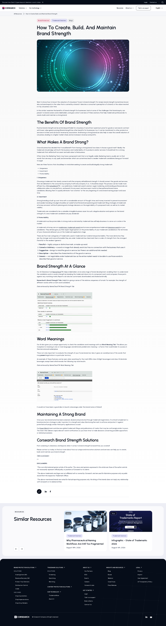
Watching (52, 582)
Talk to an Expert (43, 456)
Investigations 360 (21, 574)
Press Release (112, 585)
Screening (52, 574)
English (158, 8)
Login (145, 2)
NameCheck (57, 272)
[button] (23, 8)
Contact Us (88, 604)
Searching (52, 578)
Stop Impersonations (22, 599)
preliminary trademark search (70, 227)
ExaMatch (54, 186)
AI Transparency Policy (145, 582)
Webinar (110, 578)
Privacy (140, 571)
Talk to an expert (89, 597)
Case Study (111, 582)
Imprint (140, 574)
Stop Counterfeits (21, 596)
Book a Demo (88, 601)
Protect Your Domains (22, 582)
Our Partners (88, 571)
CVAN (17, 589)
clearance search (114, 227)
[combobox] (158, 8)
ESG (85, 574)
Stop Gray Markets (21, 603)
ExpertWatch (44, 428)
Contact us (153, 2)
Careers (86, 582)
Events (86, 578)
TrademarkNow (54, 595)
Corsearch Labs (89, 585)
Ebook (110, 574)
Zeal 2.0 (51, 599)
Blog (109, 571)
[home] (9, 8)
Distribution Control (21, 585)
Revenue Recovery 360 (22, 578)
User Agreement (143, 578)
